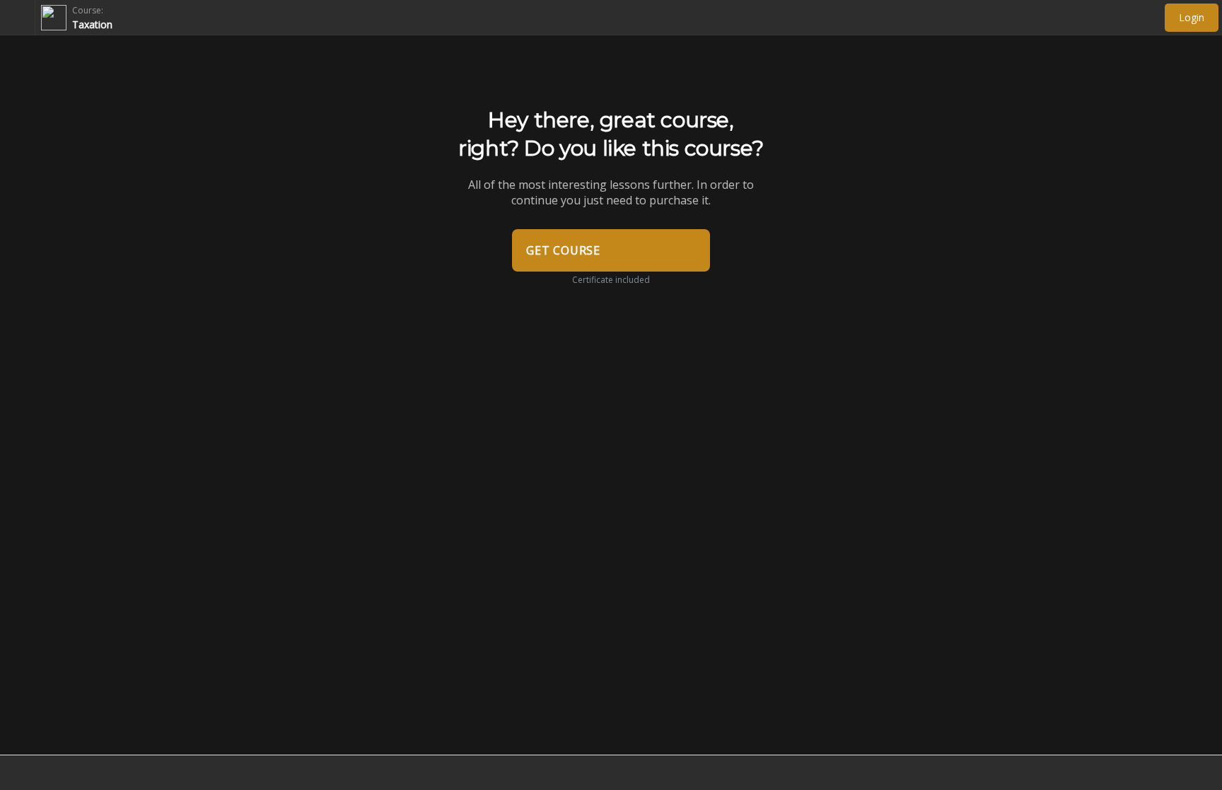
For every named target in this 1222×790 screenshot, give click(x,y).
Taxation (92, 24)
